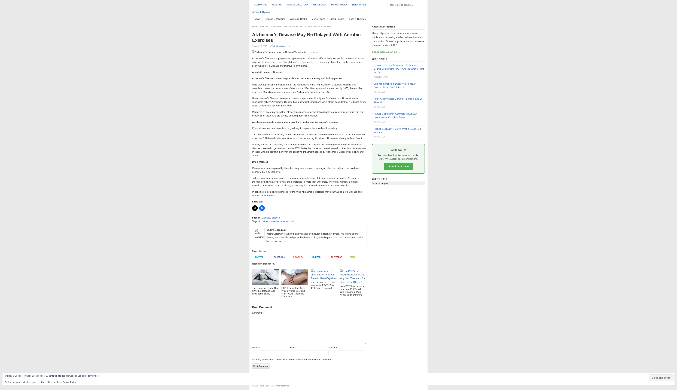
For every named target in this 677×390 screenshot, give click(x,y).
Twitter (259, 257)
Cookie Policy (69, 382)
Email (353, 257)
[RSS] (423, 19)
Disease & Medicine (275, 19)
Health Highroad (266, 386)
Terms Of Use (359, 5)
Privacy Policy (339, 5)
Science (276, 217)
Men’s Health (318, 19)
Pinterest (336, 257)
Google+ (298, 257)
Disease (264, 26)
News (257, 19)
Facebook (279, 257)
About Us (277, 5)
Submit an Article (398, 166)
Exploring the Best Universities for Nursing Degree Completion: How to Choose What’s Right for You (399, 69)
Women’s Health (298, 19)
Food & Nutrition (357, 19)
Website (332, 347)
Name (256, 347)
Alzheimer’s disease (268, 221)
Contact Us (260, 5)
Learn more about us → (386, 51)
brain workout (287, 221)
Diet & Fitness (337, 19)
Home (254, 26)
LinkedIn (316, 257)
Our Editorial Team (297, 5)
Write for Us (320, 5)
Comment (258, 313)
